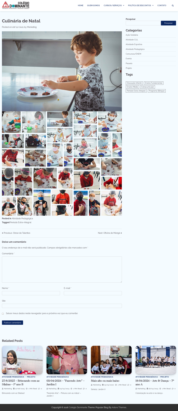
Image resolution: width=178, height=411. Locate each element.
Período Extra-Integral (20, 222)
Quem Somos (93, 5)
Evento (129, 59)
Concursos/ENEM (133, 54)
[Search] (173, 6)
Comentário (8, 253)
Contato (161, 5)
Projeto (129, 68)
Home (80, 5)
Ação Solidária (132, 35)
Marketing (32, 27)
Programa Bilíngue (157, 91)
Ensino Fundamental (153, 83)
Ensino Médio (132, 87)
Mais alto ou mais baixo (105, 381)
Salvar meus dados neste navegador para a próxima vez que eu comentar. (42, 313)
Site (3, 301)
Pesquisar (131, 19)
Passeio (129, 63)
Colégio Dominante (78, 407)
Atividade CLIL (132, 40)
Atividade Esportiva (134, 44)
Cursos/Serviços (113, 5)
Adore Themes (119, 407)
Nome (5, 288)
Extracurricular (147, 87)
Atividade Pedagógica (22, 218)
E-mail (67, 288)
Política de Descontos (139, 5)
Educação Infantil (134, 83)
